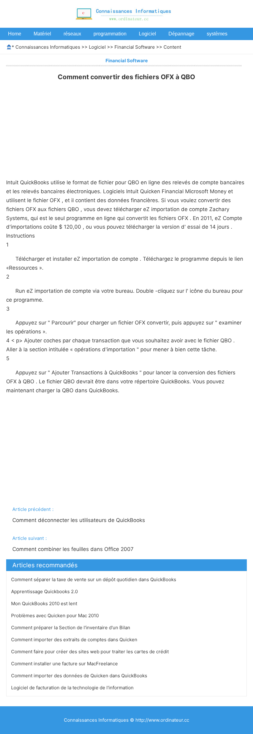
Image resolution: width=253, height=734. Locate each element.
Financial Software (134, 47)
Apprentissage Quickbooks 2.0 (45, 591)
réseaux (72, 33)
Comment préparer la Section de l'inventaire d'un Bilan (71, 627)
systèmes (217, 33)
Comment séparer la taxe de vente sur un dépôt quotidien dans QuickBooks (94, 579)
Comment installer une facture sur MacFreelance (65, 664)
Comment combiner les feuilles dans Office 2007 (73, 549)
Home (14, 33)
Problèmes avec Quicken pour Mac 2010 (55, 615)
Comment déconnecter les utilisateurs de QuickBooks (79, 520)
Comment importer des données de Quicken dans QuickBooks (79, 676)
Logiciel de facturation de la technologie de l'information (73, 688)
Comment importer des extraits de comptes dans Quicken (75, 639)
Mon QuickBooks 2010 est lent (44, 603)
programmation (109, 33)
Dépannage (181, 33)
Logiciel (147, 33)
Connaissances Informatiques (47, 47)
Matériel (42, 33)
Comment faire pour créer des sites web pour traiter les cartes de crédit (90, 651)
